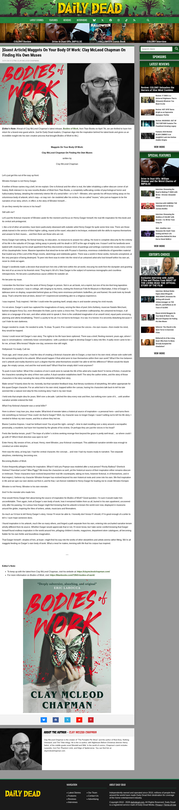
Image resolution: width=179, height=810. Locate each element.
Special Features (159, 155)
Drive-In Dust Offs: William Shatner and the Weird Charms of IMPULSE (158, 181)
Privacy (158, 805)
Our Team (92, 793)
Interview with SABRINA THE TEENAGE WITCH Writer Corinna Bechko (166, 206)
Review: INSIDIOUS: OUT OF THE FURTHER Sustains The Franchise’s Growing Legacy (166, 123)
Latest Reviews (159, 64)
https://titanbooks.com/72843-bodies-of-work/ (72, 575)
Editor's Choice (159, 254)
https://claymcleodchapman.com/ (93, 571)
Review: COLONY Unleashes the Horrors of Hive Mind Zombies (157, 89)
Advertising (93, 799)
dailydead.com (137, 802)
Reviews (67, 20)
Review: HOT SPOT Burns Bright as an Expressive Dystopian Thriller (165, 112)
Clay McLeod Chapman (28, 61)
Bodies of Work (70, 129)
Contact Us (93, 796)
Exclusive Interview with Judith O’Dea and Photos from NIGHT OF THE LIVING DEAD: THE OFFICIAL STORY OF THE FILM (158, 281)
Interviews (82, 20)
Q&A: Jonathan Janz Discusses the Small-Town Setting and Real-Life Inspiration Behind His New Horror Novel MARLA (166, 233)
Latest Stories (37, 20)
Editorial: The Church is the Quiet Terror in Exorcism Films (166, 330)
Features (53, 20)
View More (159, 146)
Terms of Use (170, 805)
